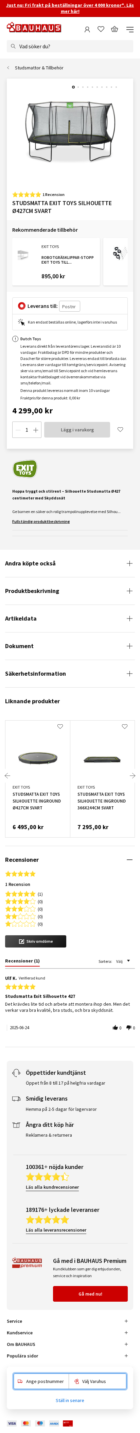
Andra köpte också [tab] (30, 563)
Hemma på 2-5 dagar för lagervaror (61, 1109)
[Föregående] (7, 776)
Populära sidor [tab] (22, 1356)
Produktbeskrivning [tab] (32, 591)
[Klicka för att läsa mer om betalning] (45, 1423)
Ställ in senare (70, 1400)
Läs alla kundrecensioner (52, 1187)
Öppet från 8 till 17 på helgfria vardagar (65, 1083)
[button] (35, 941)
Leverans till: (43, 305)
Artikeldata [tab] (21, 618)
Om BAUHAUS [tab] (21, 1344)
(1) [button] (40, 893)
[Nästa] (132, 776)
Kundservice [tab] (20, 1333)
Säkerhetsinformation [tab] (35, 673)
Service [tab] (14, 1321)
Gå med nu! (90, 1294)
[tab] (22, 962)
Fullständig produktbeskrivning (41, 521)
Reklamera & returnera (49, 1135)
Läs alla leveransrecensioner (56, 1230)
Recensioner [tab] (22, 859)
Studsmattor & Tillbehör (39, 67)
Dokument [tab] (19, 646)
